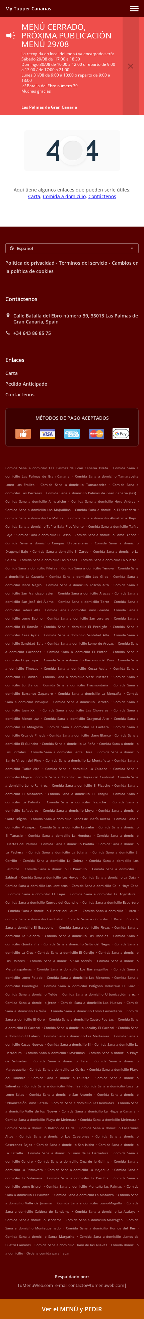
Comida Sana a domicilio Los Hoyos (49, 877)
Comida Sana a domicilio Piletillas (52, 1086)
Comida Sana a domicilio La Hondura (59, 835)
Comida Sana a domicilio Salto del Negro (77, 944)
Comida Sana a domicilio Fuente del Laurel (43, 910)
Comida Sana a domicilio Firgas (84, 927)
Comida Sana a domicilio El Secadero (105, 509)
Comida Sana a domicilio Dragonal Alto (76, 718)
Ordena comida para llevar (48, 1253)
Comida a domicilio (64, 196)
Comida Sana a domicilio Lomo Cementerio (86, 1011)
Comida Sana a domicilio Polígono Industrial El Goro (89, 985)
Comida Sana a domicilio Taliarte (60, 1077)
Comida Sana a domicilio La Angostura (102, 894)
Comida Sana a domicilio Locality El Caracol (79, 1027)
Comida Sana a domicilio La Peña (68, 743)
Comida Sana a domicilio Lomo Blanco (105, 534)
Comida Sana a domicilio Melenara (108, 1119)
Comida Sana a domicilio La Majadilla (79, 1169)
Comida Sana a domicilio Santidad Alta (76, 635)
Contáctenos (102, 196)
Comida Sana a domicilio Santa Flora (61, 752)
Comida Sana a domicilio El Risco (95, 919)
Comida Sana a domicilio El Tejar (36, 894)
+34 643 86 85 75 (32, 333)
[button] (134, 8)
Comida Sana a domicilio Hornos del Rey (101, 1228)
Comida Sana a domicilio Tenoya (87, 568)
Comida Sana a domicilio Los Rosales (76, 935)
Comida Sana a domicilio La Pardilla (77, 1178)
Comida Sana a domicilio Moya (68, 810)
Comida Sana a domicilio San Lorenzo (78, 618)
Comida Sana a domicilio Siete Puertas (76, 676)
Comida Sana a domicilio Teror (84, 601)
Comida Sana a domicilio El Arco (109, 910)
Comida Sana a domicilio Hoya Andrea (103, 501)
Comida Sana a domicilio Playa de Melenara (40, 1119)
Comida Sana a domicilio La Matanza (84, 1194)
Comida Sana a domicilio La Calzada (76, 768)
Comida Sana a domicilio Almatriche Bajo (102, 518)
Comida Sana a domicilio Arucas (84, 593)
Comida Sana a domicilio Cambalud (34, 919)
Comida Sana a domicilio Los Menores (78, 977)
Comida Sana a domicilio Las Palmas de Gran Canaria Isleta (56, 468)
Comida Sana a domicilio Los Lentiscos (36, 885)
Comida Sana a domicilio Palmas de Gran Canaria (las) (91, 493)
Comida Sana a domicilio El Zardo (60, 551)
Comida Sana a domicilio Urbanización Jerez (99, 994)
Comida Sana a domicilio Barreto (81, 701)
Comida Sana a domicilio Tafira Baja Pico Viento (44, 526)
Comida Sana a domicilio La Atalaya (105, 1211)
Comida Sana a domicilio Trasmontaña (75, 685)
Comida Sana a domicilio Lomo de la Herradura (68, 1153)
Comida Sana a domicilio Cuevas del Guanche (42, 902)
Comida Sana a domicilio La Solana (58, 852)
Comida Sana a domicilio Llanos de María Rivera (70, 818)
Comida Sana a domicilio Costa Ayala (75, 668)
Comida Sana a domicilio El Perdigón (75, 626)
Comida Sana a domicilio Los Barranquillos (73, 969)
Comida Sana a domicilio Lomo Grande (77, 610)
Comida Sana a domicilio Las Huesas (91, 1002)
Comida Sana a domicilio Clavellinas (55, 1052)
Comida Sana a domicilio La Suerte (108, 559)
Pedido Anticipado (26, 384)
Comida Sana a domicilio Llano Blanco (80, 735)
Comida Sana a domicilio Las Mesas (48, 559)
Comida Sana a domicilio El (69, 1044)
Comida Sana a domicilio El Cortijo (66, 952)
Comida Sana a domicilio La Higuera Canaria (99, 1111)
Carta (34, 196)
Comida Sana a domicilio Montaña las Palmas (84, 1186)
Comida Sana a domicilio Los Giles (78, 576)
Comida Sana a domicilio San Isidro (65, 1144)
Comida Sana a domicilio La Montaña (89, 693)
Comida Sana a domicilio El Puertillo (56, 869)
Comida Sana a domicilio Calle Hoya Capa (105, 885)
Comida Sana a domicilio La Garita (57, 1069)
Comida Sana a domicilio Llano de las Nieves (70, 1244)
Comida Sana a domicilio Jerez (30, 1002)
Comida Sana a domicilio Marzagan (94, 1219)
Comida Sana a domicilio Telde (31, 994)
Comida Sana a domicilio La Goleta (53, 860)
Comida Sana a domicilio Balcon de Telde (40, 1128)
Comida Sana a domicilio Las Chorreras (76, 710)
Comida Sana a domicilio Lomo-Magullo (89, 1203)
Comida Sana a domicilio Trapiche (76, 802)
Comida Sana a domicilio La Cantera (78, 726)
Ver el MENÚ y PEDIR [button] (72, 1309)
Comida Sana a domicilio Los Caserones (54, 1136)
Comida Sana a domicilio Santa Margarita (40, 1236)
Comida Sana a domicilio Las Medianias (77, 1036)
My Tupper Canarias (28, 8)
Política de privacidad (30, 263)
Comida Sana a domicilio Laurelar (67, 827)
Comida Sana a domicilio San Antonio (60, 1094)
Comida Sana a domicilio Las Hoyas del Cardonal (74, 777)
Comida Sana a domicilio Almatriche (35, 501)
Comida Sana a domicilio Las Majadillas (38, 509)
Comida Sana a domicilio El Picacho (81, 785)
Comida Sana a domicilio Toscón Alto (77, 584)
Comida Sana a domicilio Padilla (67, 843)
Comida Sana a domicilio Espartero (110, 902)
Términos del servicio (83, 263)
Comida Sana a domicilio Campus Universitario (46, 543)
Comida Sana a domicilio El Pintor (77, 651)
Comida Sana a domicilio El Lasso (43, 534)
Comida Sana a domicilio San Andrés (61, 960)
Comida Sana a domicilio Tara (60, 1061)
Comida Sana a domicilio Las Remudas (83, 1102)
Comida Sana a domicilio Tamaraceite (73, 484)
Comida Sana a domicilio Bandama (33, 1219)
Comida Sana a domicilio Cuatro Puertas (81, 1019)
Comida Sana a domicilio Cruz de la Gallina (74, 1161)
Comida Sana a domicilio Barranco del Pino (79, 660)
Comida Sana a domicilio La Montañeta (78, 760)
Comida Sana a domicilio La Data (109, 877)
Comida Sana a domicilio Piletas (31, 568)
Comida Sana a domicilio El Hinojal (78, 793)
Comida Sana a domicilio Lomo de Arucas (80, 643)
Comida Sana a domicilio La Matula (34, 518)
